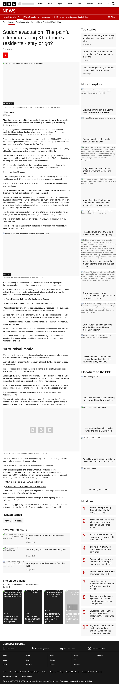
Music (76, 655)
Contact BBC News (98, 649)
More (113, 17)
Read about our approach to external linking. (76, 681)
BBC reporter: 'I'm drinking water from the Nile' (25, 486)
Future (52, 665)
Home (40, 4)
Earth (70, 4)
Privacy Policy (33, 672)
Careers (99, 672)
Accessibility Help (56, 672)
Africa (8, 521)
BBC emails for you (10, 676)
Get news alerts (69, 649)
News (50, 4)
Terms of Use (7, 672)
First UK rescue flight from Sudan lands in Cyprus (27, 299)
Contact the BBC (88, 672)
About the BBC (20, 672)
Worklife (90, 4)
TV (75, 660)
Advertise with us (26, 676)
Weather (76, 665)
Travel (99, 4)
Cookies (44, 672)
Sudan (18, 521)
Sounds (100, 655)
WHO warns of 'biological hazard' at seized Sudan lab (28, 304)
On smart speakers (42, 649)
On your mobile (12, 649)
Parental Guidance (72, 672)
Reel (79, 4)
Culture (52, 660)
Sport (60, 4)
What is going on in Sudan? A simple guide (24, 482)
